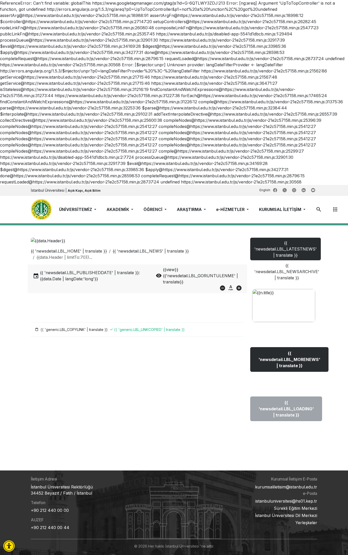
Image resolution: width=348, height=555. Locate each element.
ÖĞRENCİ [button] (153, 209)
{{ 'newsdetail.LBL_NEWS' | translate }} (151, 251)
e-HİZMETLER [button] (231, 209)
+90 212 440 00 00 (50, 510)
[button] (9, 546)
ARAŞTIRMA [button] (190, 209)
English (265, 190)
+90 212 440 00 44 (50, 527)
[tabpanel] (283, 360)
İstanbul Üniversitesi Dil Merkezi (286, 515)
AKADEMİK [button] (118, 209)
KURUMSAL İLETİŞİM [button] (280, 209)
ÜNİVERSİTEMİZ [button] (76, 209)
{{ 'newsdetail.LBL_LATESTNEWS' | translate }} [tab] (285, 249)
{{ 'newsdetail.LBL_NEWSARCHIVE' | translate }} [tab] (286, 271)
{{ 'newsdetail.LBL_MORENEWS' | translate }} (289, 359)
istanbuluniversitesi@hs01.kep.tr (286, 501)
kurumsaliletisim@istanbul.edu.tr (286, 486)
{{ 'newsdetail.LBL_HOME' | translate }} (69, 251)
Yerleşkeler (306, 522)
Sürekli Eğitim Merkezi (295, 508)
